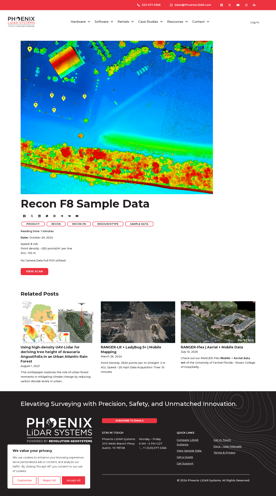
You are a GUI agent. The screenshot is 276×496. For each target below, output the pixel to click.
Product (33, 224)
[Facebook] (24, 216)
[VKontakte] (69, 216)
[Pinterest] (54, 216)
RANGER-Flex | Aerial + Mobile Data (212, 347)
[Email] (77, 216)
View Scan (34, 271)
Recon (56, 224)
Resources (175, 21)
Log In (254, 22)
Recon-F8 (79, 224)
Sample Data (139, 224)
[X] (32, 216)
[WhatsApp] (47, 216)
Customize (24, 480)
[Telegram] (62, 216)
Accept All (73, 480)
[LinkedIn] (39, 216)
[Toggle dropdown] (88, 21)
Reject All (49, 480)
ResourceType (107, 224)
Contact (198, 21)
